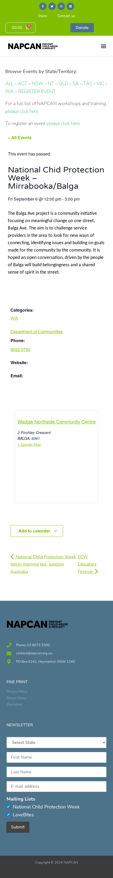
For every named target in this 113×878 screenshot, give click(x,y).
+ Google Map (29, 444)
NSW (37, 83)
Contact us (66, 15)
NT (51, 83)
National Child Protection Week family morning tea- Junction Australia (43, 564)
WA (9, 91)
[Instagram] (61, 6)
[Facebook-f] (43, 6)
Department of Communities (37, 331)
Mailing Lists (21, 799)
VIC (100, 83)
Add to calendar (34, 531)
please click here (21, 111)
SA (76, 83)
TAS (87, 83)
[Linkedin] (70, 6)
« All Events (20, 137)
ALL (9, 83)
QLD (63, 83)
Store (42, 15)
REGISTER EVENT (37, 91)
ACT (22, 83)
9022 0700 (20, 349)
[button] (103, 46)
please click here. (64, 123)
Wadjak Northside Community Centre (57, 421)
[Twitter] (52, 6)
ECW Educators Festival (87, 564)
